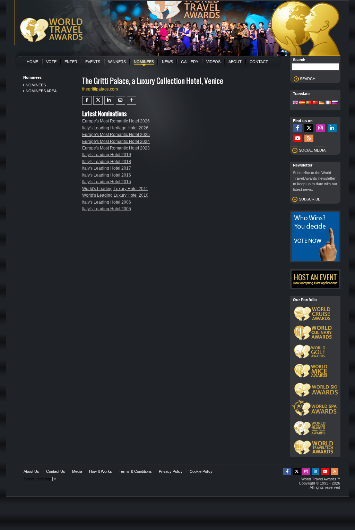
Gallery (189, 62)
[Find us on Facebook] (297, 128)
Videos (213, 62)
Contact (259, 62)
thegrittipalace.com (100, 89)
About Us (31, 471)
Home (32, 62)
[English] (295, 103)
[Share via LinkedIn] (109, 100)
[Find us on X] (308, 128)
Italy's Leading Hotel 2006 (106, 202)
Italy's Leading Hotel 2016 (106, 175)
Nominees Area (41, 91)
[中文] (315, 103)
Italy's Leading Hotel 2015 (106, 181)
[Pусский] (335, 103)
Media (77, 471)
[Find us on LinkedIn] (332, 128)
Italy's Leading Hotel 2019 (106, 154)
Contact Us (55, 471)
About (235, 62)
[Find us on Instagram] (320, 128)
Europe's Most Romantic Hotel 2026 (116, 121)
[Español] (302, 103)
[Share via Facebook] (87, 100)
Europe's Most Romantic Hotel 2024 (116, 141)
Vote (51, 62)
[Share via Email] (120, 100)
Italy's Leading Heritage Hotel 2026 (115, 128)
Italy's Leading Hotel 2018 (106, 161)
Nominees (144, 62)
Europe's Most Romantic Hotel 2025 (116, 134)
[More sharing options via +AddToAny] (131, 100)
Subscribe (309, 199)
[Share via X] (98, 100)
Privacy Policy (171, 471)
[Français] (328, 103)
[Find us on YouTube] (297, 139)
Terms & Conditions (135, 471)
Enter (70, 62)
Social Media (312, 150)
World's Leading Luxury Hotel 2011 (115, 188)
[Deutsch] (321, 103)
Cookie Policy (201, 471)
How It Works (100, 471)
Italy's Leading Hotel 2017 (106, 168)
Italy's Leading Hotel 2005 (106, 208)
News (167, 62)
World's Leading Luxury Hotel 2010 (115, 195)
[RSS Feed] (308, 139)
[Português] (308, 103)
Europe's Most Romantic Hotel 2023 (116, 148)
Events (92, 62)
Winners (117, 62)
